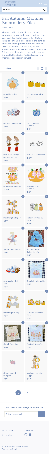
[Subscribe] (41, 414)
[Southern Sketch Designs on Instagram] (25, 434)
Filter (8, 68)
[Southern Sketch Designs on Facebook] (30, 434)
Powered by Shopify (10, 449)
